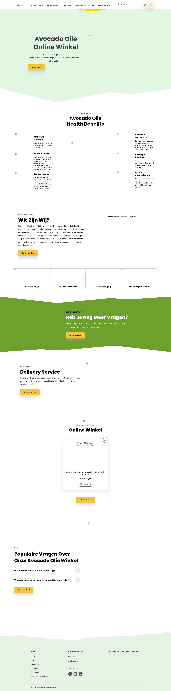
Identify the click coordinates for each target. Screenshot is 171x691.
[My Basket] (151, 5)
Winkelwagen (35, 672)
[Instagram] (75, 674)
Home (33, 656)
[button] (47, 570)
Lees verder (87, 484)
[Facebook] (70, 674)
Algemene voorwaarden (39, 676)
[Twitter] (81, 674)
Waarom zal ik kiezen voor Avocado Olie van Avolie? (41, 580)
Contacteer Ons (36, 664)
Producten (34, 668)
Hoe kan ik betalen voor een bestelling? (34, 570)
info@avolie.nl (73, 661)
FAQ (32, 660)
